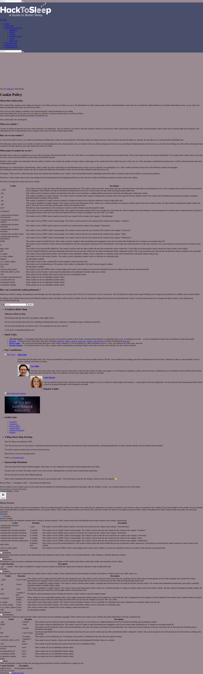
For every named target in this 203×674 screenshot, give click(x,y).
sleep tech (126, 341)
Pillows (12, 32)
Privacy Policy (14, 426)
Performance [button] (4, 557)
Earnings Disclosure (16, 430)
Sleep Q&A (9, 26)
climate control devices (95, 341)
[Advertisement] (101, 70)
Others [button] (2, 659)
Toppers (12, 34)
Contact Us (13, 424)
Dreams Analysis (11, 45)
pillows (67, 341)
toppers (74, 341)
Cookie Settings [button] (6, 491)
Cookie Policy (14, 428)
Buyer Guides (14, 343)
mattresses (60, 341)
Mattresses (13, 30)
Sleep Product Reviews (13, 28)
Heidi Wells (22, 355)
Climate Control (15, 36)
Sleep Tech (13, 41)
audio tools (82, 341)
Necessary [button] (4, 514)
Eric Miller (35, 366)
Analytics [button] (3, 569)
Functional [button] (4, 550)
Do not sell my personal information (13, 489)
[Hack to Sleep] (26, 18)
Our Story (13, 422)
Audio (11, 39)
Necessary (6, 516)
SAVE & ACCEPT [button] (7, 671)
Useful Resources (11, 47)
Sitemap (12, 432)
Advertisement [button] (5, 612)
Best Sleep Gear (11, 43)
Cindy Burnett (49, 378)
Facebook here (18, 458)
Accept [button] (16, 491)
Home (7, 24)
